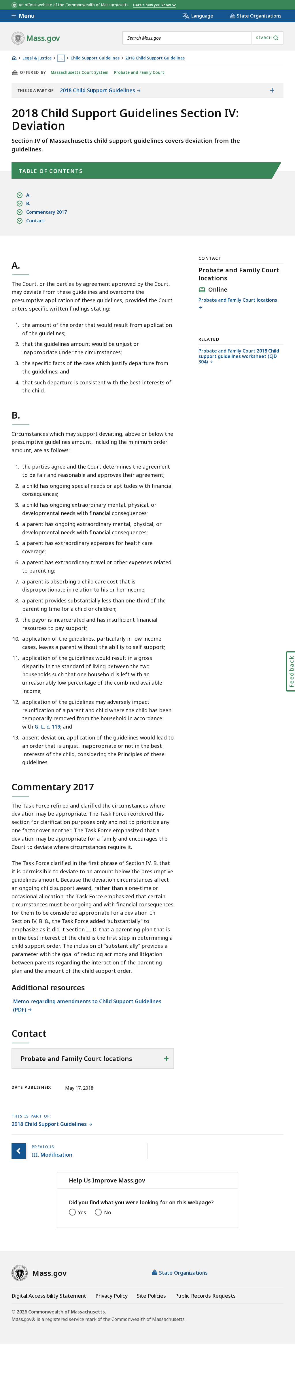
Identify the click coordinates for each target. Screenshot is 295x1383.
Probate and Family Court (139, 72)
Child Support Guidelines (95, 58)
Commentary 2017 (46, 212)
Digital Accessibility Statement (49, 1295)
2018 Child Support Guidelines (155, 58)
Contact (35, 220)
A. (28, 195)
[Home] (14, 58)
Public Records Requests (205, 1295)
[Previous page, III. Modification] (19, 1151)
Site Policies (151, 1295)
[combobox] (202, 38)
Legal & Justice (37, 58)
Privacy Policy (111, 1295)
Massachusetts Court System (79, 72)
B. (28, 203)
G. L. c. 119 (47, 726)
